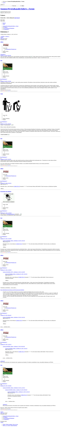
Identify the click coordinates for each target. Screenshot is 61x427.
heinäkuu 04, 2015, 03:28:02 (5, 385)
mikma (1, 41)
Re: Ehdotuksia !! (3, 79)
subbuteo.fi (2, 361)
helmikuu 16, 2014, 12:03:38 (5, 212)
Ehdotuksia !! (3, 54)
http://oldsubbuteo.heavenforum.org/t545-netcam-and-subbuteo (12, 289)
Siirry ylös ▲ (15, 424)
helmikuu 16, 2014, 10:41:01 (5, 183)
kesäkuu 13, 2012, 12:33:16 (5, 159)
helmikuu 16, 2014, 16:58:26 (5, 269)
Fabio (1, 93)
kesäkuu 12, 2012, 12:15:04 (5, 81)
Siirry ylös (2, 412)
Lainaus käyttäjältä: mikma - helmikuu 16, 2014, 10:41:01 (14, 240)
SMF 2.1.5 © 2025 (6, 425)
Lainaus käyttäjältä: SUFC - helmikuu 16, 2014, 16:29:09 (14, 272)
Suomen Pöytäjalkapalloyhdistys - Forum (17, 9)
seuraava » (7, 36)
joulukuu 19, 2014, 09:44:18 (5, 315)
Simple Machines (13, 425)
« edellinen (2, 36)
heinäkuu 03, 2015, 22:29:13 (5, 344)
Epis (1, 60)
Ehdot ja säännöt (9, 424)
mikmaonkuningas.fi (11, 214)
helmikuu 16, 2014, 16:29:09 (5, 238)
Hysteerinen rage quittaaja (5, 191)
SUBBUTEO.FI (17, 186)
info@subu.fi (17, 17)
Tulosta (1, 37)
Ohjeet (4, 424)
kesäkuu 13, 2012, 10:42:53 (5, 123)
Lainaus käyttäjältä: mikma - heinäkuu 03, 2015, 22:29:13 (14, 387)
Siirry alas (2, 38)
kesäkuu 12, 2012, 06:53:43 (5, 55)
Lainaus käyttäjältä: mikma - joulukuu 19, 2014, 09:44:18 (14, 346)
